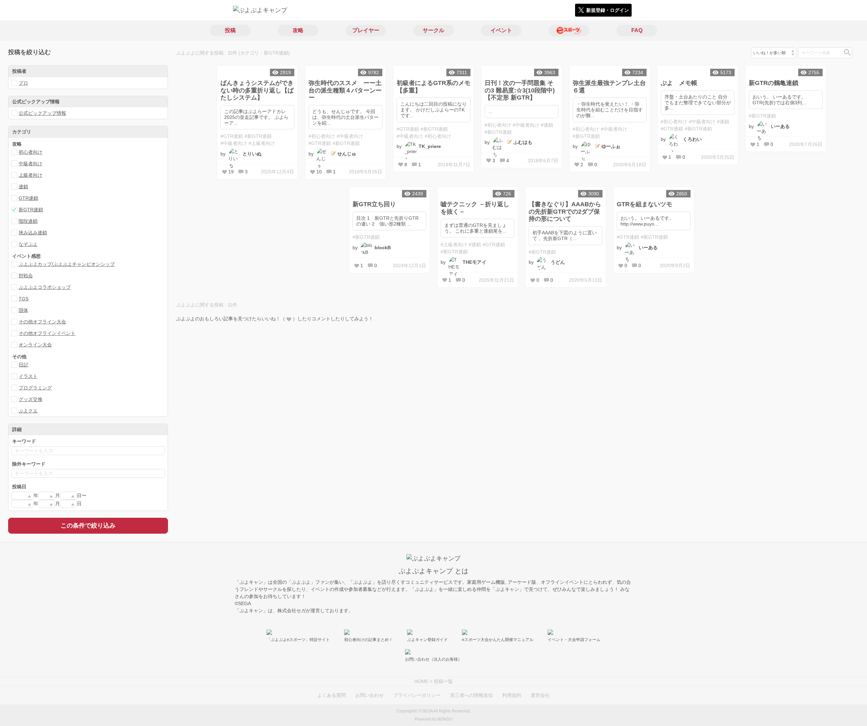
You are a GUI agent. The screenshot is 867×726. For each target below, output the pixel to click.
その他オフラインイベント (47, 333)
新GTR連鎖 (31, 209)
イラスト (28, 376)
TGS (23, 298)
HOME (421, 681)
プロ (23, 83)
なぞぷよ (28, 244)
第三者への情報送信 (471, 695)
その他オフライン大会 (42, 321)
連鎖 (23, 186)
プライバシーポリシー (417, 695)
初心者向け (30, 152)
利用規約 (511, 695)
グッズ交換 (30, 399)
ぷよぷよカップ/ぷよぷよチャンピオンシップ (67, 264)
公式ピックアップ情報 (42, 113)
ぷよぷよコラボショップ (45, 287)
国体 (23, 310)
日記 (23, 364)
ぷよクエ (28, 410)
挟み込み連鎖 (33, 232)
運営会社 (540, 695)
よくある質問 (331, 695)
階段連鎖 (28, 221)
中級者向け (30, 163)
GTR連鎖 (28, 198)
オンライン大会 (35, 344)
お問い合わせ (369, 695)
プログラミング (35, 387)
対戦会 (26, 275)
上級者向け (30, 175)
